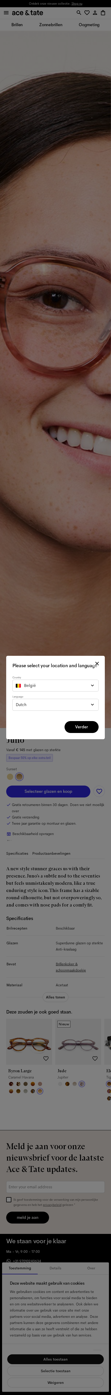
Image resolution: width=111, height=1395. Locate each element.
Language (17, 696)
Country (16, 677)
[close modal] (97, 663)
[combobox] (55, 686)
